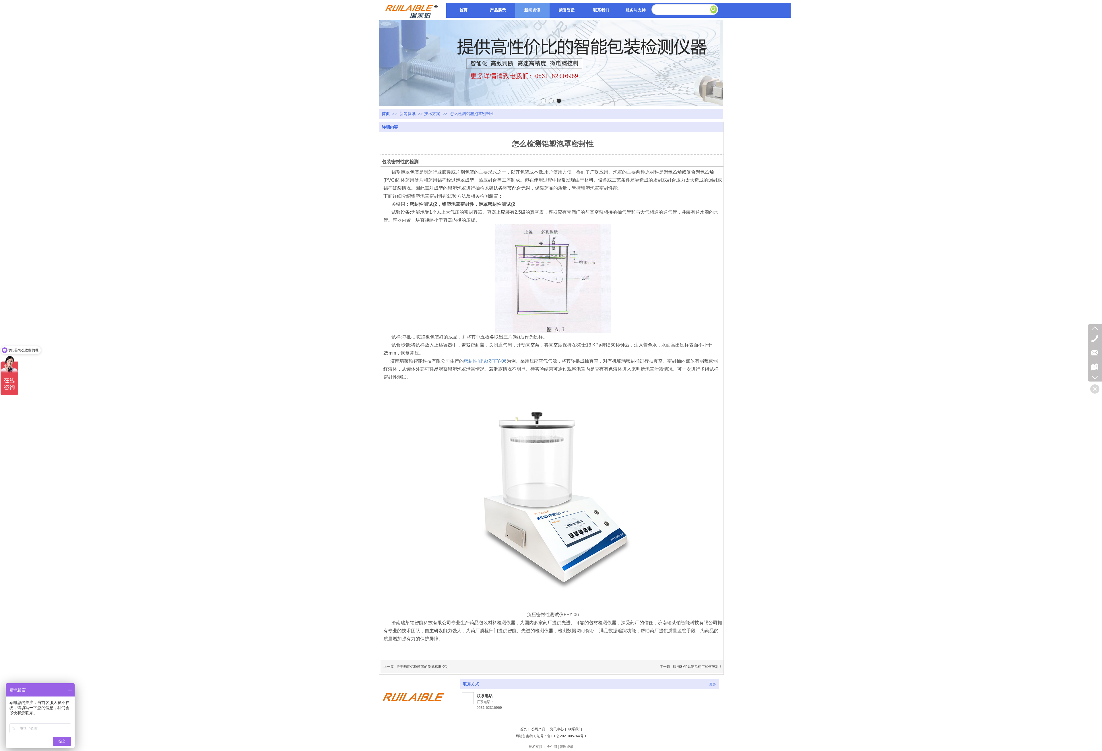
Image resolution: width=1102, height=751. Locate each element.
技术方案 (432, 114)
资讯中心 (557, 729)
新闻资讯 (408, 114)
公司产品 (538, 729)
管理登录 (566, 747)
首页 (386, 114)
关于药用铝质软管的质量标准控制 (422, 667)
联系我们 (575, 729)
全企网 (552, 747)
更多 (712, 684)
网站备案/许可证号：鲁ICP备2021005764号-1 (551, 736)
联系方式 (471, 684)
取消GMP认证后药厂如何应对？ (697, 667)
